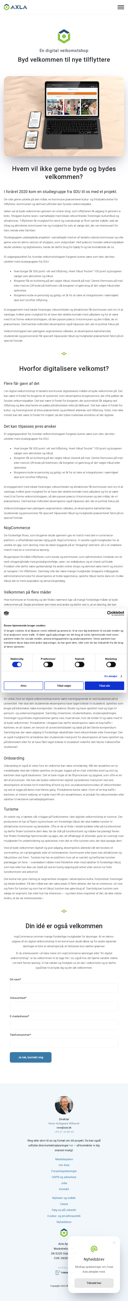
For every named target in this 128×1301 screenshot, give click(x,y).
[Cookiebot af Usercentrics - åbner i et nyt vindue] (109, 613)
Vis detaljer (110, 676)
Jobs (64, 1183)
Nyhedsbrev (64, 1222)
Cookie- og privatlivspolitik (64, 1216)
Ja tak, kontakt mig (30, 1057)
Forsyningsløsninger (64, 1171)
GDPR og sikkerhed (64, 1177)
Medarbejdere (64, 1159)
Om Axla (64, 1165)
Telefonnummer (20, 1035)
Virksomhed (18, 998)
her (71, 1145)
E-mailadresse (19, 1016)
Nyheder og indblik (64, 1198)
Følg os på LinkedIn (64, 1210)
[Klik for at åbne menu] (121, 7)
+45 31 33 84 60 (64, 1131)
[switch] (48, 664)
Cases (64, 1204)
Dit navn (15, 979)
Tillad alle (104, 685)
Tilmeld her (94, 1283)
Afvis (23, 685)
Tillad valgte (64, 685)
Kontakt (64, 1189)
